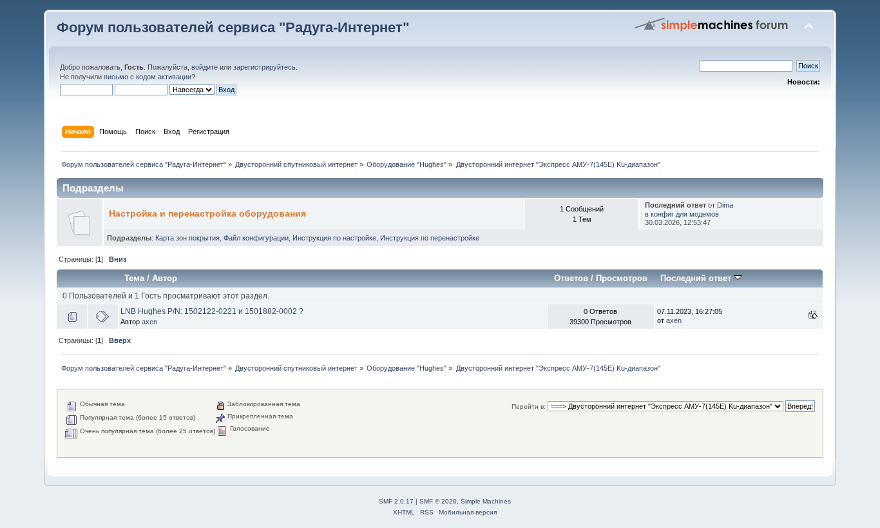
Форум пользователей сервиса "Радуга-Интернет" (233, 27)
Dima (725, 205)
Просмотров (621, 278)
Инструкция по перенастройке (429, 238)
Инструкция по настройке (334, 238)
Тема (134, 278)
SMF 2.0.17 (396, 501)
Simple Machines (486, 501)
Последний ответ (697, 278)
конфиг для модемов (685, 214)
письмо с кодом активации (147, 77)
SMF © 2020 (438, 501)
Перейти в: (529, 406)
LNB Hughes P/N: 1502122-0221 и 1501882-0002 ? (211, 311)
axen (149, 322)
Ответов (571, 278)
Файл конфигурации (256, 238)
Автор (164, 278)
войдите (204, 67)
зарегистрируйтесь (264, 67)
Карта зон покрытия (187, 238)
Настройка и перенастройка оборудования (207, 214)
